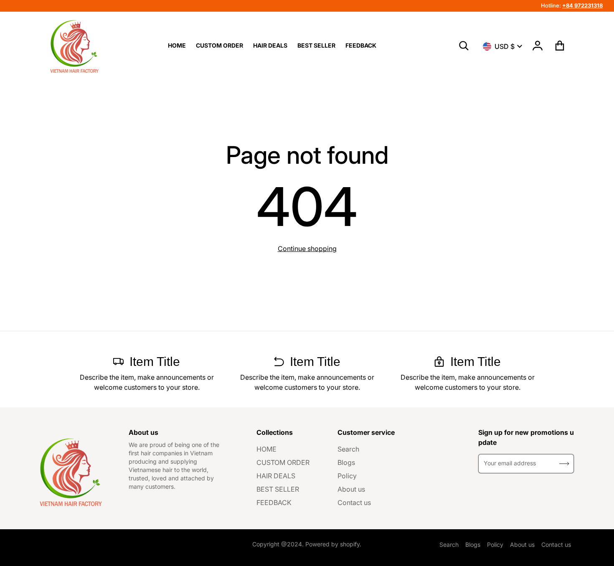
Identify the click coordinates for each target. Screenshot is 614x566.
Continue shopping (307, 248)
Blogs (346, 462)
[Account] (537, 45)
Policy (347, 476)
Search (348, 449)
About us (351, 489)
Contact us (354, 502)
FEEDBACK (274, 502)
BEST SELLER (277, 489)
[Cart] (560, 45)
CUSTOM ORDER (283, 462)
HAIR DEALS (275, 476)
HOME (266, 449)
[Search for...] (464, 46)
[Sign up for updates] (564, 463)
